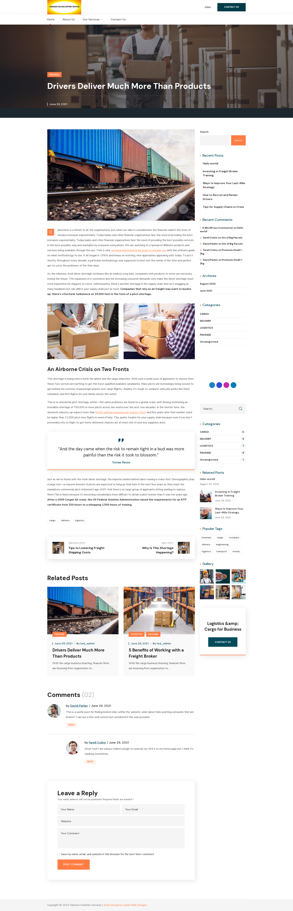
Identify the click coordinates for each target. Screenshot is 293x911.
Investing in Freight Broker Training (220, 173)
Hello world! (210, 163)
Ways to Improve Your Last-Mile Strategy (224, 185)
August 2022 (208, 283)
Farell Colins (97, 742)
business (206, 537)
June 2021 (206, 290)
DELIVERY (205, 320)
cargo (52, 520)
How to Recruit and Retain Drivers (220, 197)
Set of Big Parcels (232, 237)
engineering (222, 544)
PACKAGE (54, 74)
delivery (65, 520)
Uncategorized (209, 341)
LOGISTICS (136, 634)
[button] (231, 7)
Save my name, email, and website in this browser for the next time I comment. (107, 854)
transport (221, 551)
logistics (79, 520)
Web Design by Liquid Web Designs (125, 905)
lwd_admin (87, 643)
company (234, 537)
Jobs (207, 7)
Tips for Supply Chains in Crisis (223, 207)
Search (204, 132)
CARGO (204, 313)
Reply (71, 724)
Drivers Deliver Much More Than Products (78, 653)
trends (236, 551)
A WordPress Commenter (217, 227)
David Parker (79, 706)
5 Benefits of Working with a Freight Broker (156, 653)
